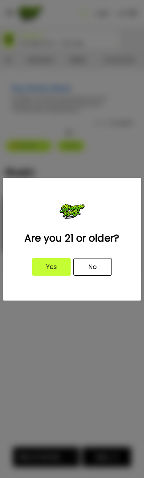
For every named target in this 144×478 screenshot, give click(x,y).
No (92, 266)
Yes (51, 266)
